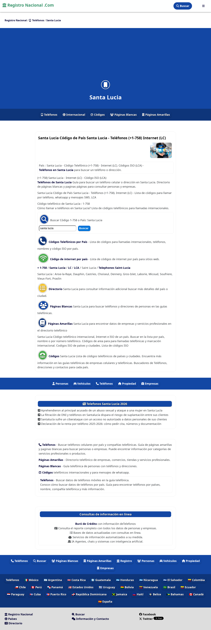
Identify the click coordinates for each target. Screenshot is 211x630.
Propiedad (128, 383)
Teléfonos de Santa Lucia (54, 182)
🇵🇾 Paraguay (15, 594)
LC (70, 268)
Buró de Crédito (86, 524)
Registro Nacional (20, 614)
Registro (126, 561)
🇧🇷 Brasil (169, 587)
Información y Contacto (92, 619)
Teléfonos (50, 114)
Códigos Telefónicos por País (68, 242)
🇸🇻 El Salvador (172, 580)
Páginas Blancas (125, 114)
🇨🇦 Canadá (196, 594)
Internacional (75, 114)
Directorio (55, 289)
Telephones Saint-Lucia (114, 268)
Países (12, 619)
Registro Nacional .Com (30, 5)
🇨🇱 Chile (20, 587)
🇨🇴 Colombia (196, 580)
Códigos (99, 114)
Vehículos (83, 383)
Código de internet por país (68, 259)
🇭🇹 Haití (138, 594)
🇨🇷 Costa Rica (76, 580)
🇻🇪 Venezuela (148, 587)
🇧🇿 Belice (155, 594)
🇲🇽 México (31, 580)
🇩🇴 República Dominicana (89, 594)
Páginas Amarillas (157, 114)
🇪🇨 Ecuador (188, 587)
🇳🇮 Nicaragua (148, 580)
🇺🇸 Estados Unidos (80, 587)
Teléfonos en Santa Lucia (56, 170)
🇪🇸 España (105, 601)
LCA (77, 268)
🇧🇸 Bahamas (175, 594)
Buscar (184, 6)
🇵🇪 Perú (36, 587)
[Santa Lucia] (105, 84)
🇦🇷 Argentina (53, 580)
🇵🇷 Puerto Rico (56, 594)
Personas (61, 383)
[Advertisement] (105, 56)
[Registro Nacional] (203, 6)
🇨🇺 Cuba (35, 594)
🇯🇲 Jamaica (119, 594)
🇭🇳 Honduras (125, 580)
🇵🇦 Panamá (55, 587)
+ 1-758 (42, 268)
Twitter (148, 619)
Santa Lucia (57, 268)
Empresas (151, 383)
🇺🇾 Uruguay (107, 587)
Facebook (149, 614)
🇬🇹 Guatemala (101, 580)
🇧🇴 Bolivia (127, 587)
